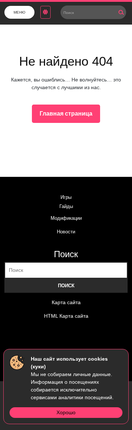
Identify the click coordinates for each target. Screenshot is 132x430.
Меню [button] (19, 12)
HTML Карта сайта (66, 316)
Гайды (66, 206)
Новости (66, 231)
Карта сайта (66, 302)
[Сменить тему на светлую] (45, 12)
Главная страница (69, 115)
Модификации (66, 218)
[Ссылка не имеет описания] (21, 342)
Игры (66, 197)
